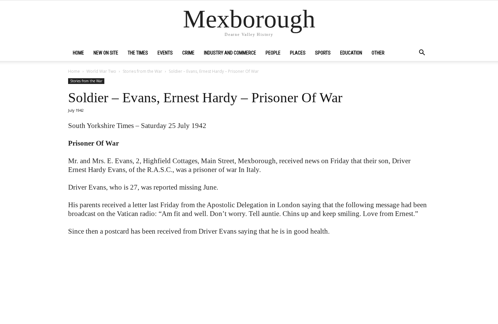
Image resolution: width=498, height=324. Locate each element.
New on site (106, 53)
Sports (323, 53)
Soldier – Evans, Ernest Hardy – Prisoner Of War (205, 97)
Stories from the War (142, 71)
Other (378, 53)
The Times (138, 53)
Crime (188, 53)
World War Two (101, 71)
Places (298, 53)
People (273, 53)
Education (351, 53)
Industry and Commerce (230, 53)
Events (165, 53)
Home (78, 53)
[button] (422, 53)
